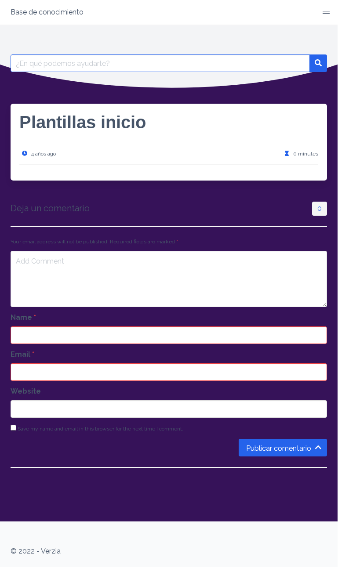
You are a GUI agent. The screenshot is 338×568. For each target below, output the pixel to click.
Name (23, 317)
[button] (326, 11)
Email (22, 354)
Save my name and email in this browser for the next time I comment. (99, 429)
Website (26, 391)
